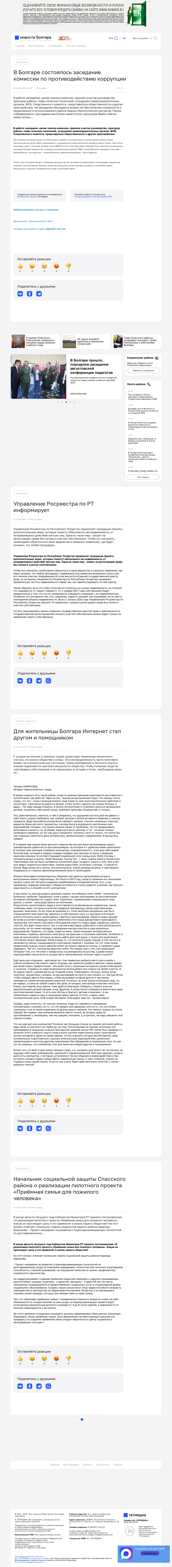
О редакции (55, 45)
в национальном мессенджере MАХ (93, 196)
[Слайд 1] (58, 402)
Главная (19, 45)
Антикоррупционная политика (29, 1556)
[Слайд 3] (66, 402)
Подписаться (150, 1553)
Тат (124, 38)
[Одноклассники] (29, 293)
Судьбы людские (26, 721)
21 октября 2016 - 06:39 (22, 747)
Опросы (87, 1464)
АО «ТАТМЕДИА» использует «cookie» (32, 1558)
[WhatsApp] (48, 680)
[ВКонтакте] (20, 293)
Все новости (143, 477)
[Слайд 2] (62, 402)
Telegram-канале (28, 196)
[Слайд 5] (74, 402)
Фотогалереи (71, 1464)
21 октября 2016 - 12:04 (22, 519)
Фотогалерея (36, 45)
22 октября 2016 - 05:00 (22, 88)
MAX (50, 221)
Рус (111, 38)
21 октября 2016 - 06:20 (22, 1207)
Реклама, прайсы (76, 45)
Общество (22, 62)
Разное (118, 1464)
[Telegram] (39, 293)
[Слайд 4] (70, 402)
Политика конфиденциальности (30, 1562)
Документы (103, 1464)
